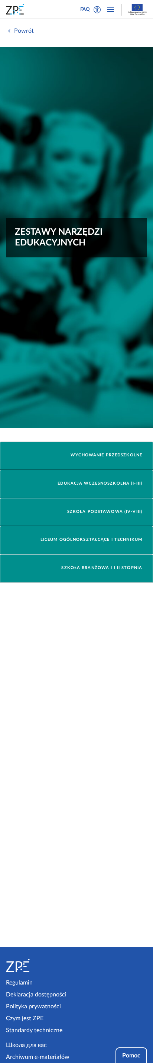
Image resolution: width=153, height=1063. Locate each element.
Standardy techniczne (34, 1030)
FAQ (85, 9)
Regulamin (19, 983)
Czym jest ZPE (24, 1018)
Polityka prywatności (33, 1006)
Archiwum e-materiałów (37, 1057)
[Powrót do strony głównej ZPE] (16, 9)
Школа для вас (26, 1045)
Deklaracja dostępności (36, 995)
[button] (97, 9)
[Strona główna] (40, 965)
